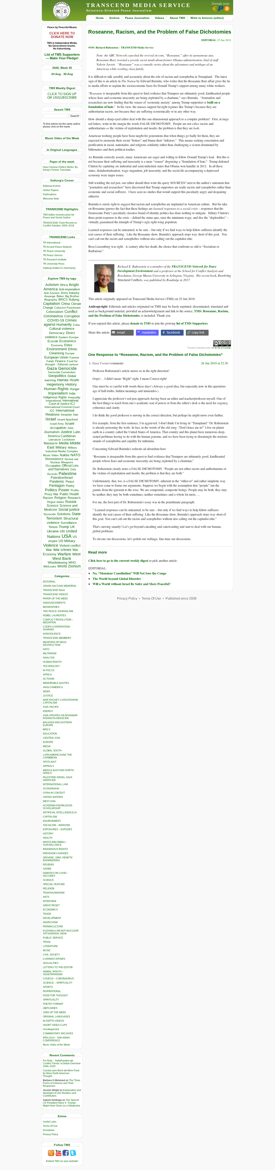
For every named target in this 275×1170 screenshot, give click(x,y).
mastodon (149, 332)
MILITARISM (49, 653)
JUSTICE (48, 695)
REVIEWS (48, 864)
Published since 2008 (180, 598)
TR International (51, 242)
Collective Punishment (67, 307)
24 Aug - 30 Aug (62, 74)
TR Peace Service (53, 255)
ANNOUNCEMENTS (54, 602)
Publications (49, 194)
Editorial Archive (52, 186)
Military (61, 447)
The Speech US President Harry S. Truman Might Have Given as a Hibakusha (61, 1103)
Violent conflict (69, 545)
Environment (57, 349)
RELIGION (48, 888)
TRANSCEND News (54, 590)
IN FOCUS (48, 670)
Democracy (57, 333)
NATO (75, 455)
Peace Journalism (137, 18)
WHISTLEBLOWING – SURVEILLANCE (55, 843)
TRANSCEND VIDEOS (55, 594)
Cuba (76, 324)
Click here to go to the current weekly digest (118, 560)
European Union (56, 357)
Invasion (66, 414)
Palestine (68, 473)
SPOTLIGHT (49, 761)
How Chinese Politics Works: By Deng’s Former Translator (60, 168)
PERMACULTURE (53, 926)
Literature (55, 439)
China (65, 304)
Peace (70, 481)
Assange (49, 296)
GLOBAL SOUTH (52, 750)
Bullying (74, 299)
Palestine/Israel (62, 477)
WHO (72, 562)
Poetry (70, 485)
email (121, 332)
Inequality (74, 397)
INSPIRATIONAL (52, 991)
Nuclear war (71, 459)
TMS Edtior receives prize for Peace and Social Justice (58, 216)
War (49, 550)
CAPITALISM (50, 816)
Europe (69, 353)
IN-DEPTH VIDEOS (53, 1020)
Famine (74, 357)
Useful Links (49, 1121)
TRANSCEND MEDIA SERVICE (138, 5)
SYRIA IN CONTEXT (54, 792)
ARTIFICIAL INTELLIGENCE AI (60, 812)
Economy (57, 345)
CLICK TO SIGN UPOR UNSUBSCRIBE (62, 95)
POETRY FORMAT (53, 1004)
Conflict (70, 311)
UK (72, 527)
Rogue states (55, 501)
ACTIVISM (48, 678)
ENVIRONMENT (52, 821)
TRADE (47, 913)
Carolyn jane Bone (53, 1070)
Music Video (51, 455)
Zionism (74, 566)
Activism (52, 285)
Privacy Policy (50, 1134)
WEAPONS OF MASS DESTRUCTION (54, 643)
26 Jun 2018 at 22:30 (214, 363)
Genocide (67, 368)
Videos (159, 18)
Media (64, 443)
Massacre (51, 443)
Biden (60, 296)
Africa (64, 285)
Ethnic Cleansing (63, 351)
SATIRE (47, 868)
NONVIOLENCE (52, 633)
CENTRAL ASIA (51, 738)
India (72, 393)
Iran (75, 414)
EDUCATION (50, 733)
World (62, 566)
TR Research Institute (54, 259)
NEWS (46, 691)
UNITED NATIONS (53, 797)
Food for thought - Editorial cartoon (61, 363)
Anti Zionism (52, 293)
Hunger (75, 389)
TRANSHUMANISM (53, 892)
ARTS (46, 897)
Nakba (64, 455)
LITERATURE (50, 946)
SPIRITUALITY (51, 999)
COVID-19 (55, 320)
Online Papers (51, 190)
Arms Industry (70, 293)
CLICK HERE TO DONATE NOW (62, 35)
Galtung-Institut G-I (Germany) (59, 268)
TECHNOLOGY (51, 666)
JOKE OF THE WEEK (54, 1012)
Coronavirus (53, 316)
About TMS (177, 18)
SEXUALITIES (50, 963)
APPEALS (48, 766)
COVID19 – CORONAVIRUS (58, 978)
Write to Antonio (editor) (207, 18)
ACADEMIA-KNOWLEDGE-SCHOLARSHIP (58, 807)
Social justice (69, 509)
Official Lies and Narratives (63, 467)
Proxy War (51, 494)
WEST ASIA (49, 801)
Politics (51, 490)
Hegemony (55, 384)
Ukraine (53, 531)
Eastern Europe (69, 337)
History (71, 384)
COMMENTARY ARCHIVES (58, 1033)
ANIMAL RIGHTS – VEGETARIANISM (53, 973)
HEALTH (47, 837)
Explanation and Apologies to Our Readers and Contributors (62, 1093)
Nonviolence (54, 459)
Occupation (53, 465)
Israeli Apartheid (67, 419)
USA (66, 536)
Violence (50, 545)
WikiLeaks (49, 566)
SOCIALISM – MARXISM (56, 825)
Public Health (69, 494)
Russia (70, 502)
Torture (53, 527)
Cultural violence (61, 329)
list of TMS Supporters (192, 323)
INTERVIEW (49, 901)
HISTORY (48, 833)
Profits (75, 490)
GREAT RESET (51, 905)
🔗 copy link (195, 332)
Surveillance (69, 522)
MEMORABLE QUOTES (56, 683)
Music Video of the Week (56, 1044)
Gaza (52, 368)
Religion (60, 497)
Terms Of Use (50, 1126)
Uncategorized (51, 1029)
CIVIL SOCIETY (51, 954)
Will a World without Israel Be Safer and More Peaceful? (132, 583)
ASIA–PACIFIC (51, 707)
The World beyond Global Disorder (117, 578)
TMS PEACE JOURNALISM (58, 611)
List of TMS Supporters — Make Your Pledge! (62, 56)
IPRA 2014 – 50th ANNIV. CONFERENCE (56, 1039)
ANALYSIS (49, 657)
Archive (114, 18)
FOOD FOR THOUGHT (55, 995)
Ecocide (53, 341)
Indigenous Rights (55, 397)
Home (100, 18)
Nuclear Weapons (61, 462)
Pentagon (57, 486)
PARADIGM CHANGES (55, 853)
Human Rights (56, 389)
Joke (70, 427)
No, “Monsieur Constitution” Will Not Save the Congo (129, 573)
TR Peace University (54, 251)
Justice (66, 432)
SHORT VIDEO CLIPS (55, 1025)
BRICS (63, 299)
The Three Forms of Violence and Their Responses (61, 1083)
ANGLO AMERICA (53, 687)
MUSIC (47, 950)
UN (62, 531)
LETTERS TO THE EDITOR (58, 967)
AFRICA (47, 674)
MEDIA (47, 746)
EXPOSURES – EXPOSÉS (57, 829)
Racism (48, 497)
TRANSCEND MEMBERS (57, 638)
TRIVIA (47, 942)
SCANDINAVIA (51, 788)
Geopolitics (57, 376)
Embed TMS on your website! (62, 1161)
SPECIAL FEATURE (54, 884)
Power (63, 490)
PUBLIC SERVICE (53, 937)
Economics (67, 341)
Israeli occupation (62, 425)
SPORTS (48, 987)
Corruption (72, 316)
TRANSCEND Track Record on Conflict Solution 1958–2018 (60, 224)
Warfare (64, 554)
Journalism (52, 432)
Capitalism (51, 303)
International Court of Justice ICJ (64, 402)
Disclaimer (49, 1130)
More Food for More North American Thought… (61, 1073)
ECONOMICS (50, 909)
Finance (60, 361)
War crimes (62, 550)
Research (74, 497)
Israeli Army (57, 423)
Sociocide (49, 514)
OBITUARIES (50, 1008)
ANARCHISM (50, 922)
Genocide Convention (61, 372)
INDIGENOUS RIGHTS (55, 849)
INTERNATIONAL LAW (55, 784)
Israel (50, 419)
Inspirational (53, 400)
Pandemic (57, 481)
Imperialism (58, 393)
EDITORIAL (49, 581)
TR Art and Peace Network (57, 247)
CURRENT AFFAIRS (54, 958)
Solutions (63, 514)
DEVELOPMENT (52, 918)
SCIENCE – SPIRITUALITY (57, 982)
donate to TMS (140, 323)
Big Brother (72, 296)
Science (52, 505)
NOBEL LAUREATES (54, 615)
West (76, 554)
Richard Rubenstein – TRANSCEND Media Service (125, 47)
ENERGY (48, 711)
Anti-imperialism (69, 289)
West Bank (61, 558)
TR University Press (53, 263)
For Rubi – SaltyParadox (56, 1060)
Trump (64, 527)
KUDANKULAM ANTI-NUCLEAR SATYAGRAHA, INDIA (61, 932)
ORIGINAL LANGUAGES (56, 1016)
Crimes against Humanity (60, 322)
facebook (173, 332)
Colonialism (54, 311)
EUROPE (48, 742)
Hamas (62, 380)
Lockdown (68, 439)
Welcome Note (51, 198)
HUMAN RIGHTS (52, 662)
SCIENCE (48, 880)
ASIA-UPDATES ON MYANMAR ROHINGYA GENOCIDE (60, 717)
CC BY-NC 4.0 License (221, 347)
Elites (68, 345)
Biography (50, 299)
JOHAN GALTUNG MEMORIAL (60, 585)
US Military (67, 541)
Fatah (50, 361)
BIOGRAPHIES (51, 607)
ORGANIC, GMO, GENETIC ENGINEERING (58, 859)
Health (74, 380)
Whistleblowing (57, 562)
